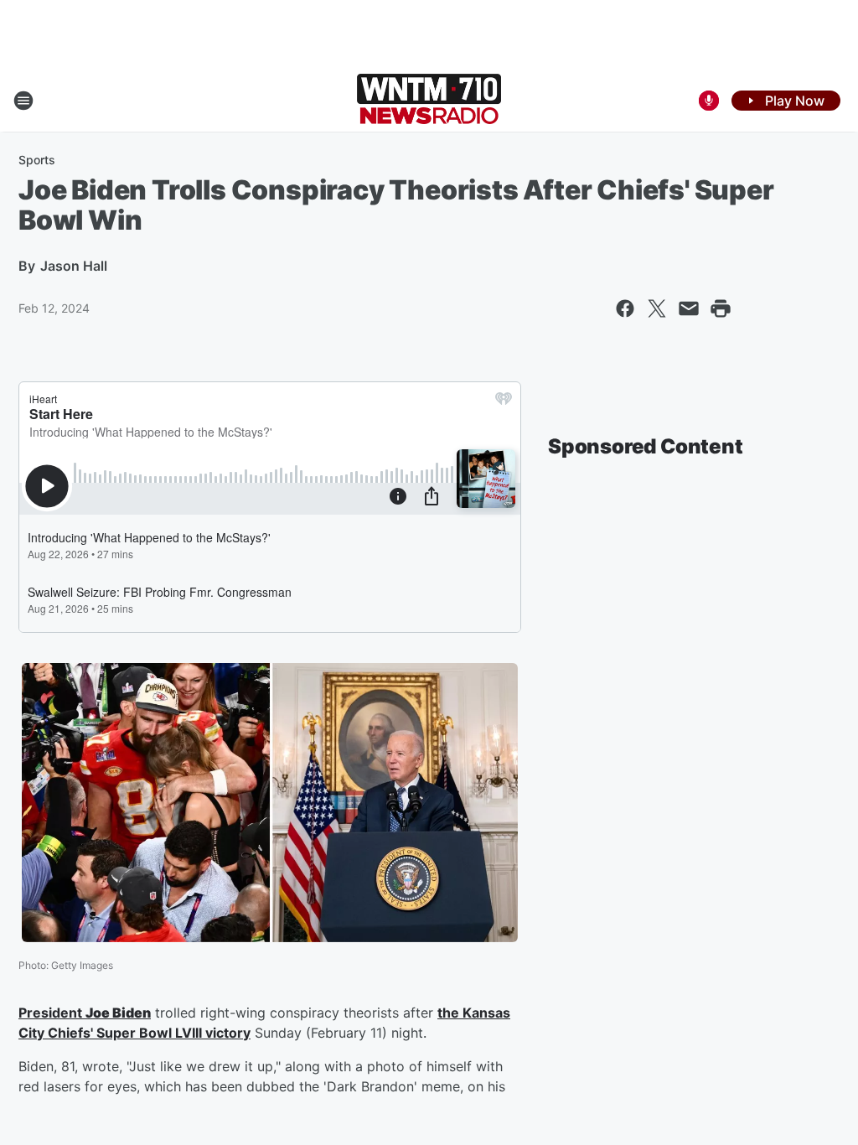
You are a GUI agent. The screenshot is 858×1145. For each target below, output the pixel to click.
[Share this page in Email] (688, 308)
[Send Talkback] (709, 101)
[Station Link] (429, 100)
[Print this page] (720, 308)
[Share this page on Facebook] (625, 308)
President (51, 1012)
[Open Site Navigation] (23, 101)
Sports (36, 160)
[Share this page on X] (657, 308)
